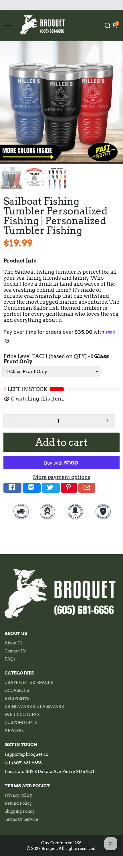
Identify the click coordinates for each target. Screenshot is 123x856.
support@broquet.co (26, 754)
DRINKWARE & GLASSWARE (34, 706)
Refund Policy (18, 803)
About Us (14, 643)
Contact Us (15, 651)
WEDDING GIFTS (22, 714)
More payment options (61, 477)
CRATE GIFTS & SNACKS (29, 682)
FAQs (10, 659)
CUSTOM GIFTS (21, 722)
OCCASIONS (17, 690)
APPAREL (14, 730)
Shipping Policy (20, 811)
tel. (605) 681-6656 (23, 763)
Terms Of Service (21, 819)
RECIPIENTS (17, 698)
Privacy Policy (18, 795)
